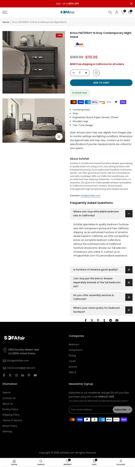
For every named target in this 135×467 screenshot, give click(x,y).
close (3, 3)
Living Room (75, 350)
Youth (72, 361)
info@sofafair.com (90, 195)
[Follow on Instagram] (16, 375)
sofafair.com (67, 452)
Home (5, 22)
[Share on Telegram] (110, 320)
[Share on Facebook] (85, 320)
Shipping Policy (10, 414)
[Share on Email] (116, 320)
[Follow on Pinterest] (28, 375)
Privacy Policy (10, 409)
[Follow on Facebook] (3, 375)
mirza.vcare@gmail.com (21, 368)
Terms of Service (12, 420)
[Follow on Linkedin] (22, 375)
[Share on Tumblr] (104, 320)
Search (6, 392)
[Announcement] (67, 4)
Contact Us (8, 398)
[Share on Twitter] (91, 320)
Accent (73, 366)
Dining (72, 355)
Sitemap (7, 431)
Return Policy (9, 426)
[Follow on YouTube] (35, 375)
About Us (7, 403)
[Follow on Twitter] (10, 375)
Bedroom (74, 344)
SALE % (72, 372)
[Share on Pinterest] (98, 320)
